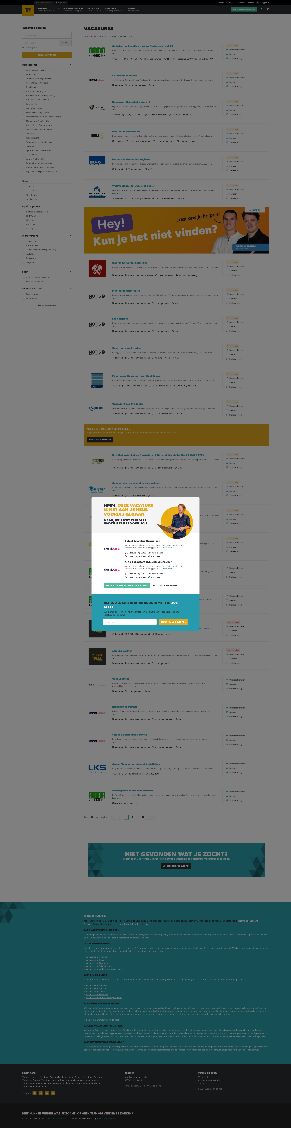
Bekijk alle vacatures (165, 585)
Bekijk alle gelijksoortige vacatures (127, 585)
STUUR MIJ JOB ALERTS (172, 622)
